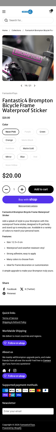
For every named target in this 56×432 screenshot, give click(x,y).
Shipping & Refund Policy (14, 322)
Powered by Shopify (11, 428)
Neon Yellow (11, 165)
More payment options (28, 206)
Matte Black (27, 140)
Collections (16, 30)
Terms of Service (10, 318)
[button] (50, 11)
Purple (28, 132)
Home (4, 30)
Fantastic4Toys (27, 425)
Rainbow (10, 148)
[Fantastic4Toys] (27, 11)
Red (35, 157)
